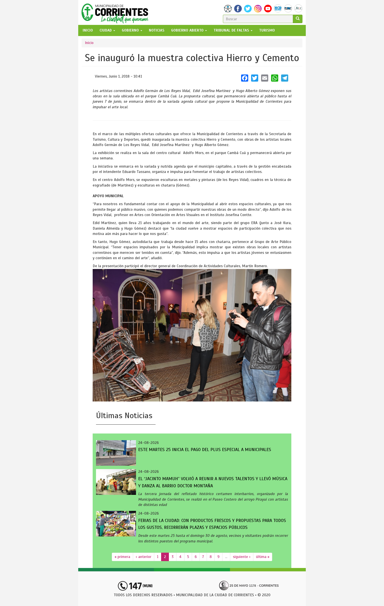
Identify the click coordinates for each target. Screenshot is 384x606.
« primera (122, 556)
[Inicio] (117, 12)
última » (262, 556)
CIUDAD (106, 30)
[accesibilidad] (228, 8)
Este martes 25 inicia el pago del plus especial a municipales (204, 449)
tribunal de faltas (232, 30)
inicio (88, 30)
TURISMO (267, 30)
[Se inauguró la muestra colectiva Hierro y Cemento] (192, 335)
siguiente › (241, 556)
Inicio (89, 42)
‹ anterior (143, 556)
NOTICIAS (156, 30)
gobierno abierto (188, 30)
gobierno (131, 30)
